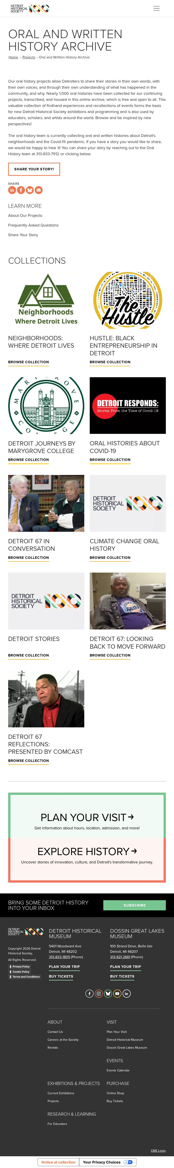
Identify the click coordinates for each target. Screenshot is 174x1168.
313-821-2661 (120, 956)
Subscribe (135, 905)
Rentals (53, 1047)
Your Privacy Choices (102, 1162)
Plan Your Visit (117, 1031)
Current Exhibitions (61, 1093)
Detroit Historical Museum (125, 1039)
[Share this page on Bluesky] (30, 190)
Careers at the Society (63, 1039)
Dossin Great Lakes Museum (127, 1047)
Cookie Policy (21, 971)
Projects (28, 57)
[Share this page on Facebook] (21, 190)
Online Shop (115, 1093)
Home (13, 57)
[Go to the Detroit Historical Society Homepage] (32, 7)
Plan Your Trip (64, 966)
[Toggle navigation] (156, 8)
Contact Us (55, 1031)
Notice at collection (58, 1162)
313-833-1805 (59, 956)
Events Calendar (118, 1070)
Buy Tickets (61, 976)
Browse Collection (28, 362)
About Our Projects (25, 215)
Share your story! (34, 169)
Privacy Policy (21, 966)
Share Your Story (23, 235)
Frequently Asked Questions (33, 225)
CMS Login (158, 1150)
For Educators (57, 1124)
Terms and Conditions (26, 976)
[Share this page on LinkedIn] (12, 190)
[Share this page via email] (39, 190)
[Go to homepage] (26, 936)
